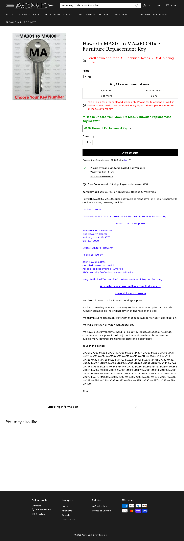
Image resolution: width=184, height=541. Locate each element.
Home (9, 14)
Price (86, 71)
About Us (67, 510)
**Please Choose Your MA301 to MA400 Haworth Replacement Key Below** (127, 119)
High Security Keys (58, 14)
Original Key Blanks (154, 14)
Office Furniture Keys (93, 14)
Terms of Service (101, 510)
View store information (101, 177)
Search (66, 514)
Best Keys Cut (124, 14)
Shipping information (62, 407)
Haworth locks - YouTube (130, 293)
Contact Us (68, 519)
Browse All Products (21, 22)
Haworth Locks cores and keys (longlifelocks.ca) (130, 286)
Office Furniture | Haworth (98, 248)
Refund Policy (99, 506)
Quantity (88, 136)
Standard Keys (29, 14)
